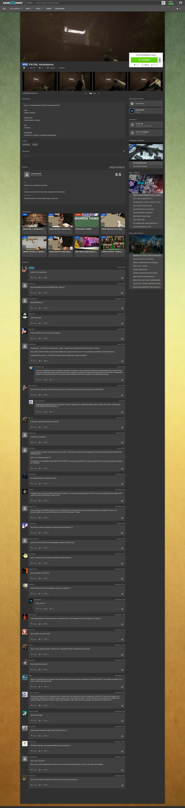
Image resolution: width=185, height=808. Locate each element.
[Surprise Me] (178, 8)
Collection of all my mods (143, 209)
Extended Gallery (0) (30, 93)
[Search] (163, 3)
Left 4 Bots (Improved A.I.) (143, 198)
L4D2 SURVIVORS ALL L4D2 (142, 226)
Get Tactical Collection (142, 205)
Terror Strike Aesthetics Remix (145, 273)
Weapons (26, 144)
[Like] (24, 68)
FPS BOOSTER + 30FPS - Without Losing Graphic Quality (147, 202)
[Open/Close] (124, 151)
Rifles (35, 144)
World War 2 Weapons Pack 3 (144, 276)
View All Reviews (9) (117, 167)
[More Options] (160, 60)
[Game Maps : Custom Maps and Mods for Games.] (13, 3)
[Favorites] (4, 9)
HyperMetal (139, 110)
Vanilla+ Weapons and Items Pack (145, 262)
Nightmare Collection (141, 216)
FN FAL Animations (139, 163)
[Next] (99, 93)
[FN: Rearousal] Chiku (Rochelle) (145, 223)
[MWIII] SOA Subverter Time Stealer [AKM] (147, 287)
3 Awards (52, 68)
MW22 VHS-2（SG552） (140, 266)
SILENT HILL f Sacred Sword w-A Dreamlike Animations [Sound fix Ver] (147, 283)
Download (145, 60)
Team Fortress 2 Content (143, 212)
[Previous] (85, 93)
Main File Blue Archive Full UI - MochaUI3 (147, 195)
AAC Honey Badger (140, 166)
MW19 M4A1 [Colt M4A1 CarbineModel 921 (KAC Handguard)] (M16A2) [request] (147, 280)
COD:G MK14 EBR (139, 219)
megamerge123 (36, 173)
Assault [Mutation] (140, 269)
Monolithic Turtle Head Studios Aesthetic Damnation (147, 255)
